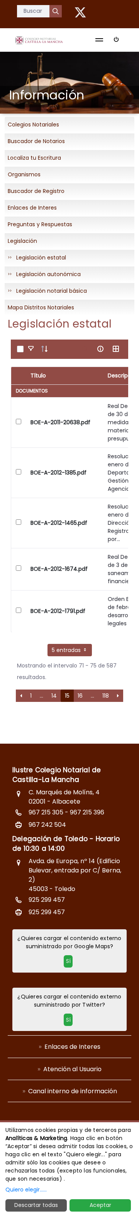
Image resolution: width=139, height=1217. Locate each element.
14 (54, 696)
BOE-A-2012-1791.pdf (58, 611)
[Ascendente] (44, 349)
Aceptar (100, 1205)
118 (105, 696)
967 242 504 (47, 824)
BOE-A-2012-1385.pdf (58, 472)
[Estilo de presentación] (116, 349)
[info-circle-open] (100, 349)
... (41, 696)
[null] (55, 11)
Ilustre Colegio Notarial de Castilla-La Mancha (56, 775)
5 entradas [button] (67, 650)
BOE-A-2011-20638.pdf (60, 422)
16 (80, 696)
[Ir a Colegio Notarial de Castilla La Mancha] (39, 39)
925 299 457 (47, 899)
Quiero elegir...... (26, 1189)
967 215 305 (46, 812)
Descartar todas (36, 1205)
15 (67, 696)
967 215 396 (87, 812)
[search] (85, 349)
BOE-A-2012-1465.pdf (59, 523)
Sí (68, 961)
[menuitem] (69, 1046)
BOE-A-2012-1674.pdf (59, 569)
